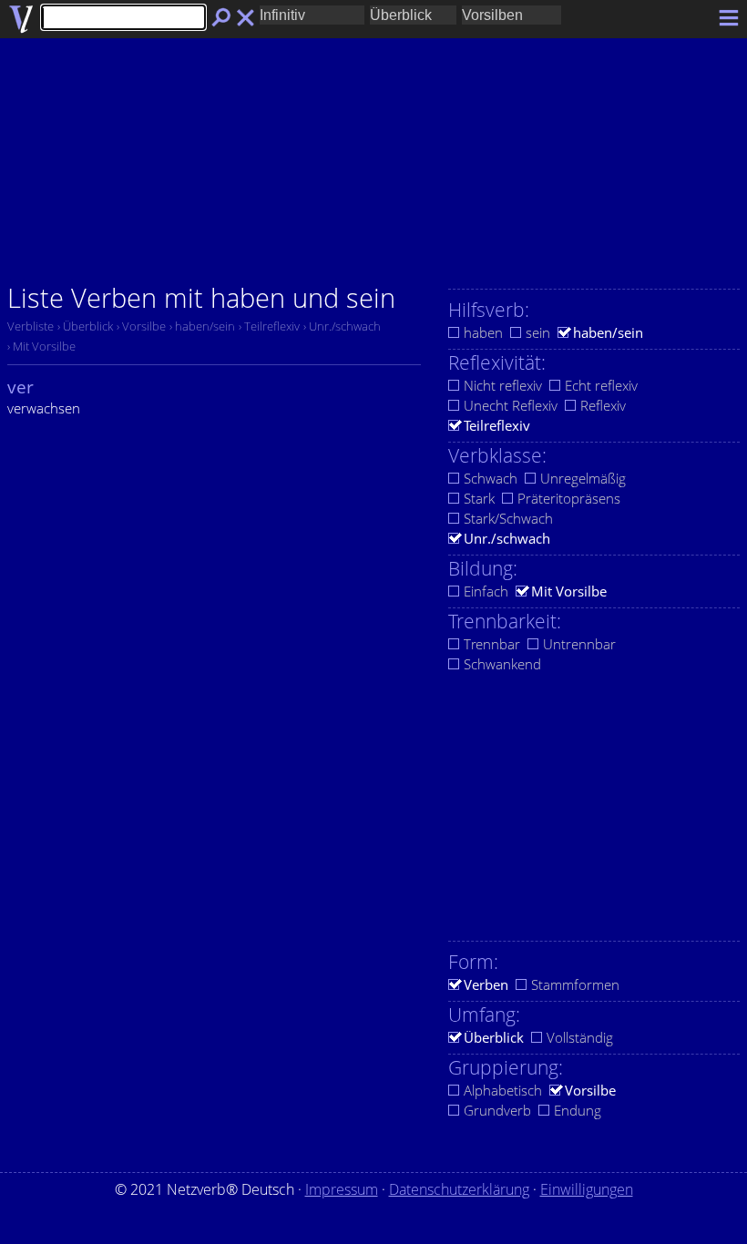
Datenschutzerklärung (459, 1189)
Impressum (341, 1189)
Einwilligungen (586, 1189)
